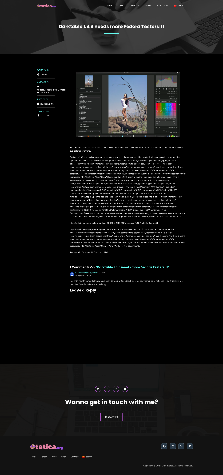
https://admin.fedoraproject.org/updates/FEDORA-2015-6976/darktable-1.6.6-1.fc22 (108, 229)
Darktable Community (128, 147)
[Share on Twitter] (43, 115)
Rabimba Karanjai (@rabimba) (87, 272)
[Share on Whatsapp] (48, 115)
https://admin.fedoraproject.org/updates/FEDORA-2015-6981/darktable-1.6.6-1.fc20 (108, 223)
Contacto (162, 6)
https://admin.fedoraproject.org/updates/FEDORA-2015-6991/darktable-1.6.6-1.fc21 (131, 216)
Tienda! (121, 6)
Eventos (135, 6)
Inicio (110, 6)
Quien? (148, 6)
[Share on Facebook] (38, 115)
